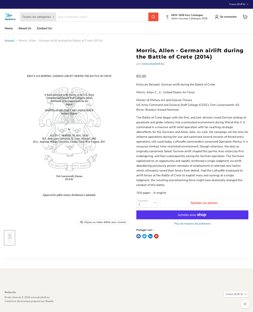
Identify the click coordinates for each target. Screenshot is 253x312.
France (237, 4)
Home (9, 28)
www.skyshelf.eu (152, 64)
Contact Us (44, 28)
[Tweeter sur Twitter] (144, 236)
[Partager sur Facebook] (138, 236)
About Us (24, 28)
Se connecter (228, 17)
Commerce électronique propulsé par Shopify (29, 301)
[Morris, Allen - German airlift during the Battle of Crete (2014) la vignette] (9, 237)
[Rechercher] (153, 17)
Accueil (9, 40)
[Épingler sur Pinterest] (156, 236)
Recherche (10, 292)
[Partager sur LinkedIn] (150, 236)
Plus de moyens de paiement (192, 223)
